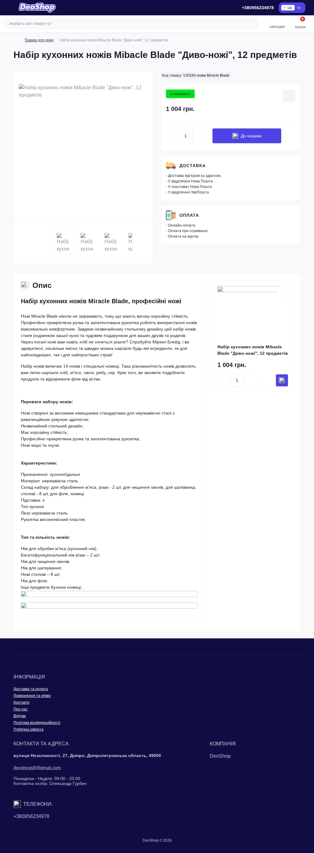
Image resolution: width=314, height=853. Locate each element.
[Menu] (8, 8)
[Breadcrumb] (15, 40)
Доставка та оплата (30, 689)
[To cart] (282, 380)
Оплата (189, 215)
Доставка (192, 165)
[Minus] (172, 136)
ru (299, 8)
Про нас (20, 709)
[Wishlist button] (289, 96)
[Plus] (199, 136)
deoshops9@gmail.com (37, 767)
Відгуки (19, 716)
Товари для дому (39, 40)
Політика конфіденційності (36, 723)
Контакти (21, 702)
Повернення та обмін (32, 696)
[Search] (253, 23)
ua (290, 8)
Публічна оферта (28, 729)
